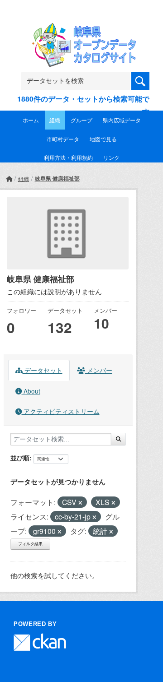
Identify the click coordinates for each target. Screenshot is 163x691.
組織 (54, 120)
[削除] (80, 502)
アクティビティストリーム (61, 411)
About (31, 390)
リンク (111, 157)
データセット (42, 370)
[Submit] (118, 439)
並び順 (19, 457)
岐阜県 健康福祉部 (57, 178)
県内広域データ (122, 120)
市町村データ (63, 139)
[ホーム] (9, 178)
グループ (81, 120)
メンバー (98, 370)
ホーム (31, 120)
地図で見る (103, 139)
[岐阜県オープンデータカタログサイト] (81, 28)
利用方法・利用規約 (68, 157)
